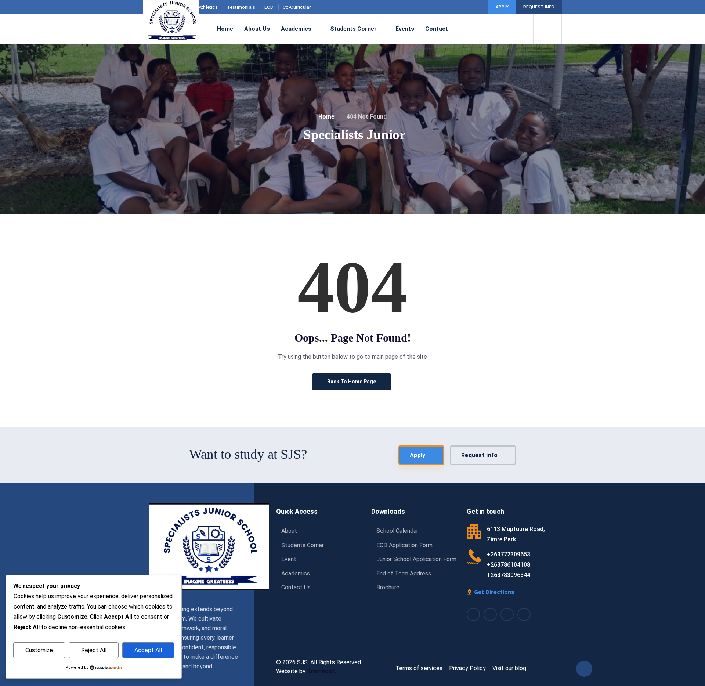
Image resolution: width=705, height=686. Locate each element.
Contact (436, 28)
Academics (296, 28)
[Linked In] (507, 614)
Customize (39, 650)
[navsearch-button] (520, 29)
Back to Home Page (351, 381)
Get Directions (494, 592)
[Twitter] (524, 614)
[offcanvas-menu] (548, 29)
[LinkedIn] (466, 7)
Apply (502, 7)
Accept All (148, 650)
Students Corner (353, 28)
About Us (257, 28)
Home (225, 28)
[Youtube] (476, 7)
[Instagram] (490, 614)
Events (404, 28)
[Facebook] (455, 7)
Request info (538, 7)
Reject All (93, 650)
